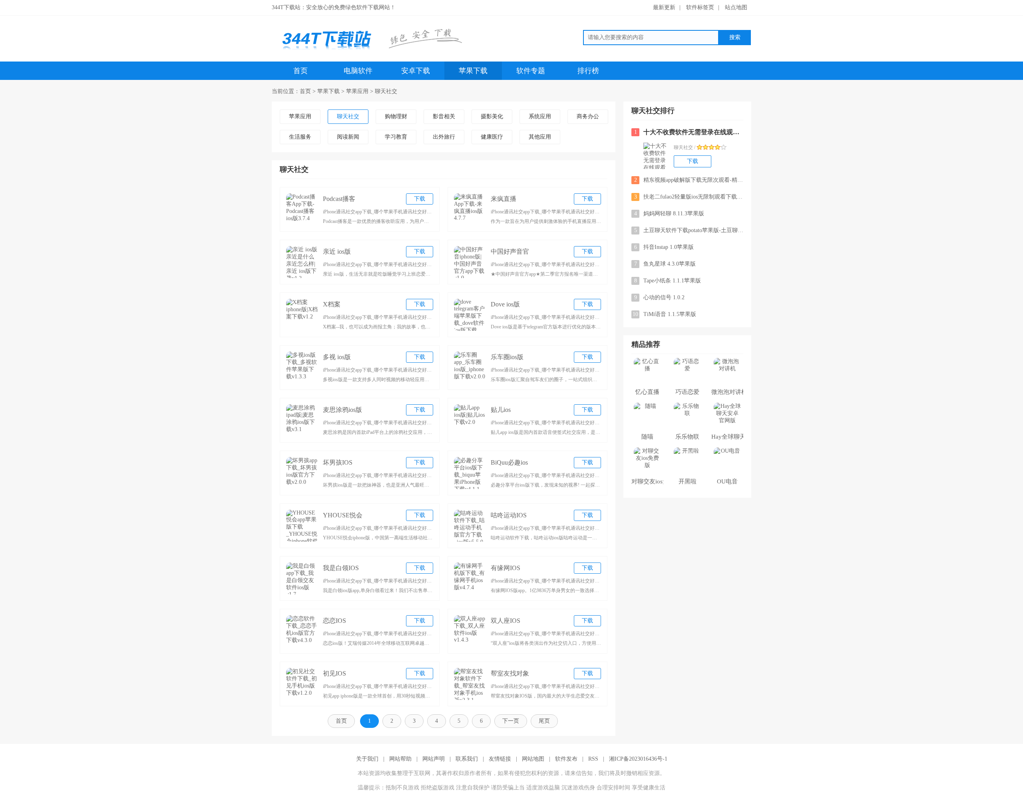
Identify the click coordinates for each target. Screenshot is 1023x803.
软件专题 (530, 71)
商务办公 (588, 116)
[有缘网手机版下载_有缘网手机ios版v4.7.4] (470, 578)
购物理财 (396, 116)
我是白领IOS (341, 567)
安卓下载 (415, 71)
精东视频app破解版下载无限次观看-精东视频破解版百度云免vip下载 (688, 180)
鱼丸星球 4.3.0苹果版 (665, 264)
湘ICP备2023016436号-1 (638, 759)
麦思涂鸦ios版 (342, 409)
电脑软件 (358, 71)
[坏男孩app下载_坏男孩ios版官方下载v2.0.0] (302, 473)
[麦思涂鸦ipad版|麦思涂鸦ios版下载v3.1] (302, 420)
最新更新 (664, 7)
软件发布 (566, 759)
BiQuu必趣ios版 (509, 463)
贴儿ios (501, 409)
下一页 (510, 721)
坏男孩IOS (337, 462)
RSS (593, 759)
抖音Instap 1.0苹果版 (664, 247)
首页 (300, 71)
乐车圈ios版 (507, 357)
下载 (419, 199)
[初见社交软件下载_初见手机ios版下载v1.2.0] (302, 684)
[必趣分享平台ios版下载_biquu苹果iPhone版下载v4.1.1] (470, 473)
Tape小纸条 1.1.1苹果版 (667, 281)
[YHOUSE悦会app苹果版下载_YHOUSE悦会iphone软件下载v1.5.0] (302, 526)
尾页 (544, 721)
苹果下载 (473, 71)
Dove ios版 (505, 304)
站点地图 (736, 7)
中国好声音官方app (510, 252)
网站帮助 (400, 759)
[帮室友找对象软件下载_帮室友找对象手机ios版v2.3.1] (470, 684)
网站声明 (433, 759)
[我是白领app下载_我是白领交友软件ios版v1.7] (302, 578)
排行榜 (588, 71)
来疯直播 (503, 198)
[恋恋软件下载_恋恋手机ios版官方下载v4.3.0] (302, 631)
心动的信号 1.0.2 (659, 297)
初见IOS (334, 673)
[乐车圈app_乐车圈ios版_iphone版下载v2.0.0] (470, 368)
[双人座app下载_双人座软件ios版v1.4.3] (470, 631)
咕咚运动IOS (509, 515)
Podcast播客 (339, 198)
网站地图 (533, 759)
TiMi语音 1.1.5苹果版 (664, 314)
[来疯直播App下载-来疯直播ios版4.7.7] (470, 209)
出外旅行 (444, 137)
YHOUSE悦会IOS (342, 516)
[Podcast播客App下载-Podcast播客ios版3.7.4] (302, 209)
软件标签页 (700, 7)
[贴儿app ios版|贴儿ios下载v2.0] (470, 420)
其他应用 (540, 137)
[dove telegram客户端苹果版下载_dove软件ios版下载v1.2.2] (470, 315)
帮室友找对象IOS (510, 674)
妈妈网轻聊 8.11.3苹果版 (669, 214)
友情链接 (500, 759)
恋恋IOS (334, 620)
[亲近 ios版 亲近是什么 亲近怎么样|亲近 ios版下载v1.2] (302, 262)
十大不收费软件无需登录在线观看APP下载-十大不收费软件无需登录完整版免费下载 (688, 132)
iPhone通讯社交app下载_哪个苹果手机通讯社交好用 (377, 212)
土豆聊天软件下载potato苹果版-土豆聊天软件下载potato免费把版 (688, 230)
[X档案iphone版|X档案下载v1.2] (302, 315)
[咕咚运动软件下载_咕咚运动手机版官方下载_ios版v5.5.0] (470, 526)
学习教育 (396, 137)
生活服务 (300, 137)
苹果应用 (357, 91)
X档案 (331, 304)
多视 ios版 (337, 357)
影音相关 (444, 116)
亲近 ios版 (337, 251)
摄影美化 (492, 116)
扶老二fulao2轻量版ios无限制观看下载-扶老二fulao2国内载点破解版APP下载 (688, 197)
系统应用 (540, 116)
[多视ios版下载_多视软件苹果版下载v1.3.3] (302, 368)
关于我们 (367, 759)
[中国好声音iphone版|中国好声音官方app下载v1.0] (470, 262)
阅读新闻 (348, 137)
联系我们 (467, 759)
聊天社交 (386, 91)
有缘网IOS (505, 567)
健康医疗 (492, 137)
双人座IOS (505, 620)
